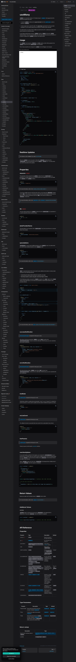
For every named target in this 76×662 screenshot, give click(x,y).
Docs (23, 7)
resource (66, 11)
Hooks (30, 7)
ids (65, 13)
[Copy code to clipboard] (55, 72)
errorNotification (68, 23)
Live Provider (38, 156)
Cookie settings (11, 658)
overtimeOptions (68, 31)
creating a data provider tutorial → (39, 189)
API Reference (67, 39)
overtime (66, 37)
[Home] (20, 7)
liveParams (67, 29)
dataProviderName (68, 15)
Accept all (11, 653)
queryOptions (67, 17)
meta (66, 19)
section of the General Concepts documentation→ (44, 324)
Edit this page (22, 645)
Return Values (66, 33)
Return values (67, 45)
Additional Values (68, 35)
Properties (66, 9)
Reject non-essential (11, 656)
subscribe (35, 446)
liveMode (66, 25)
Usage (65, 5)
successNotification (68, 21)
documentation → (38, 499)
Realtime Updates (67, 7)
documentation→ (38, 261)
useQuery (46, 544)
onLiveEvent (67, 27)
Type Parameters (68, 43)
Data (27, 7)
